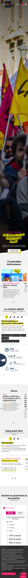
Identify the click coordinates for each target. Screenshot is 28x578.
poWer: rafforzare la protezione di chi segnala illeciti (11, 398)
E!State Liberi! (6, 335)
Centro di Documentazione (10, 341)
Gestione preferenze (9, 573)
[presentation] (1, 286)
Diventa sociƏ (9, 469)
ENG (18, 4)
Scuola (23, 335)
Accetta (23, 576)
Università (5, 338)
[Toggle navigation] (3, 4)
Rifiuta (23, 573)
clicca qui (14, 251)
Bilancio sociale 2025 (10, 286)
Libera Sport (15, 335)
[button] (26, 4)
